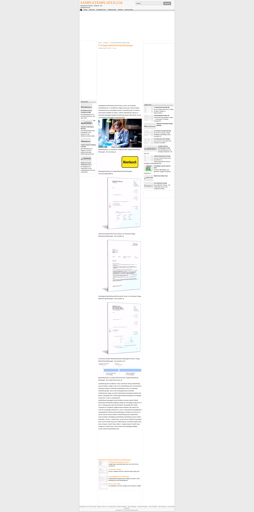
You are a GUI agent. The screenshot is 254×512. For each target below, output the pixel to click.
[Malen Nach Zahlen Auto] (148, 177)
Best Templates (132, 506)
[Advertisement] (127, 25)
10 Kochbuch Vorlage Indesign (162, 131)
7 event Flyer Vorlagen (114, 469)
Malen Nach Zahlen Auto (161, 176)
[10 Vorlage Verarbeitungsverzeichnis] (103, 467)
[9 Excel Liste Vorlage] (103, 488)
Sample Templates (122, 506)
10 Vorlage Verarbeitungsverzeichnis (118, 462)
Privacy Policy (129, 9)
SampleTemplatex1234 (101, 3)
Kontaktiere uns (101, 9)
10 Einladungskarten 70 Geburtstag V (118, 476)
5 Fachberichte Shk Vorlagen (162, 139)
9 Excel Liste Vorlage (114, 484)
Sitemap (120, 9)
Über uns (92, 9)
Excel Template (153, 506)
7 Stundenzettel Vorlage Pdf (161, 107)
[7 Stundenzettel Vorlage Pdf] (149, 112)
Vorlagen (105, 42)
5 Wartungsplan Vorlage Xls (161, 115)
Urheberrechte (112, 9)
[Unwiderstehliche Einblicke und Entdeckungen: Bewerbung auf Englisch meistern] (86, 141)
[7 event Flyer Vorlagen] (103, 474)
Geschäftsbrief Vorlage (160, 183)
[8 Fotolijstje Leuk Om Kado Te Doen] (149, 171)
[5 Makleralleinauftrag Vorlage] (148, 161)
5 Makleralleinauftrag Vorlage (162, 156)
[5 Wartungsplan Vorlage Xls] (148, 120)
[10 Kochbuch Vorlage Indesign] (148, 135)
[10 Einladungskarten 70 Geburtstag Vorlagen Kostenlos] (103, 481)
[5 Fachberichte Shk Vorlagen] (149, 144)
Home (85, 9)
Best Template (162, 506)
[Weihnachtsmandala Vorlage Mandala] (150, 126)
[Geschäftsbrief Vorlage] (148, 186)
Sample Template (142, 506)
